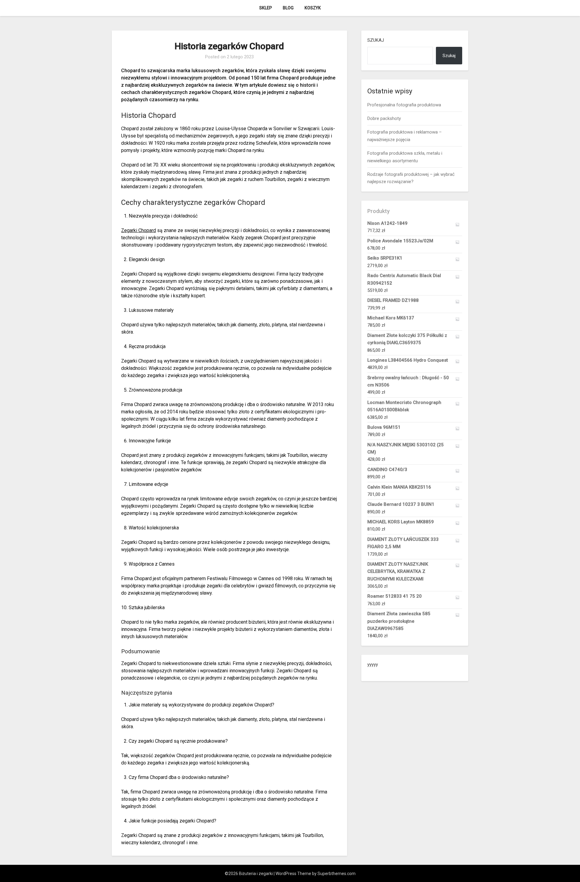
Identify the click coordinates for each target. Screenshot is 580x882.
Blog (288, 7)
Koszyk (312, 7)
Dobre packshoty (384, 118)
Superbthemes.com (336, 873)
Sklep (265, 7)
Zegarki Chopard (138, 230)
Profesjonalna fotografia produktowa (404, 105)
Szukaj (375, 40)
